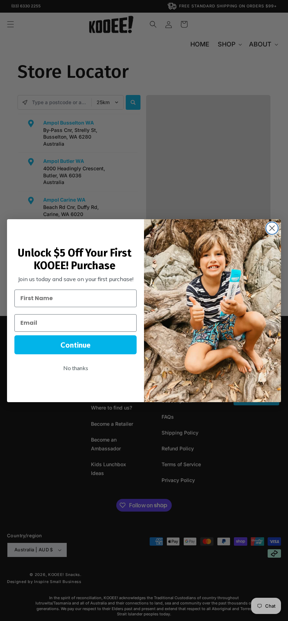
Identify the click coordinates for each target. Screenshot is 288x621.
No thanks (75, 368)
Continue (75, 345)
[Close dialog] (272, 228)
